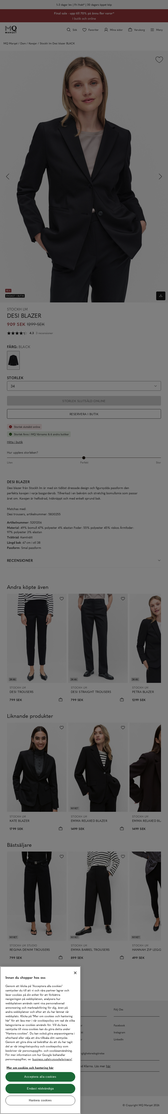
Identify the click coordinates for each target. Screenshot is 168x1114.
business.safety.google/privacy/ (52, 1059)
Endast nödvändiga (40, 1088)
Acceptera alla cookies (40, 1076)
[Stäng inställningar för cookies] (75, 973)
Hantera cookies (40, 1100)
